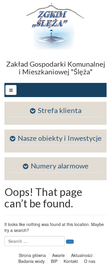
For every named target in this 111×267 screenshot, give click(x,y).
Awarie (58, 255)
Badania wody (31, 261)
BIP (54, 261)
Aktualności (81, 255)
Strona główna (32, 255)
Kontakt (71, 261)
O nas (89, 261)
